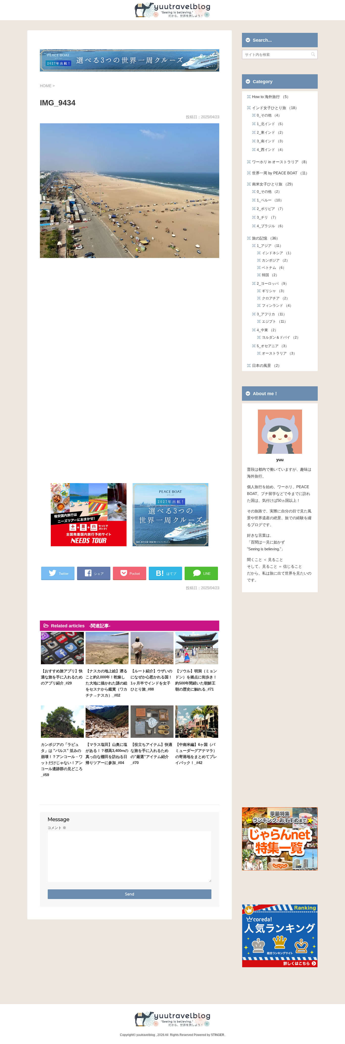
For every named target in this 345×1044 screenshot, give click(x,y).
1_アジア (268, 246)
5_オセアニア (271, 346)
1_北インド (269, 124)
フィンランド (276, 305)
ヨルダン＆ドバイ (279, 337)
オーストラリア (277, 353)
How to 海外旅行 (269, 96)
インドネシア (276, 253)
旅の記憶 (264, 238)
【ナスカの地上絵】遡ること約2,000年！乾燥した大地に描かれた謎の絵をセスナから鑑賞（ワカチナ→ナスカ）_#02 (106, 683)
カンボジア (274, 260)
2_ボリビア (269, 209)
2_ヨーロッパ (271, 283)
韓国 (269, 275)
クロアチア (274, 298)
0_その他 (267, 115)
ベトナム (272, 268)
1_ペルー (268, 200)
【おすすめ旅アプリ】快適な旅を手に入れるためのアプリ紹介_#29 (62, 677)
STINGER (217, 1035)
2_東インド (269, 132)
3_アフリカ (270, 314)
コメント (56, 828)
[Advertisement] (129, 321)
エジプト (273, 321)
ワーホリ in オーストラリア (278, 162)
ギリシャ (272, 291)
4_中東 (266, 330)
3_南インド (269, 141)
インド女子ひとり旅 (273, 108)
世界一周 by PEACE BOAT (279, 173)
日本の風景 (265, 365)
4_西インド (269, 150)
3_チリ (266, 217)
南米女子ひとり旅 (271, 184)
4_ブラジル (269, 226)
